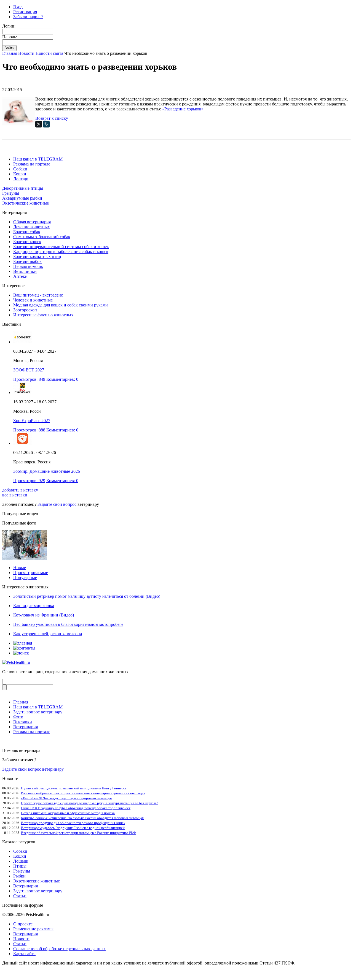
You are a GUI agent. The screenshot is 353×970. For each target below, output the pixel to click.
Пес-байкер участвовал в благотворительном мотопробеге (68, 624)
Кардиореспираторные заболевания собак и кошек (60, 251)
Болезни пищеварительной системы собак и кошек (61, 246)
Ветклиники (25, 271)
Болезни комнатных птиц (37, 256)
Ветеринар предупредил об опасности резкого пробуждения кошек (73, 823)
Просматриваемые (30, 572)
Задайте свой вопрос (57, 504)
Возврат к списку (51, 118)
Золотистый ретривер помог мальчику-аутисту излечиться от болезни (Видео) (86, 596)
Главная (9, 53)
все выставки (14, 495)
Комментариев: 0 (62, 379)
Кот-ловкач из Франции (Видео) (43, 615)
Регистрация (25, 11)
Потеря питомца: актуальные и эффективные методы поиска (68, 813)
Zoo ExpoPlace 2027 (31, 420)
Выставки (22, 721)
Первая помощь (28, 266)
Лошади (20, 178)
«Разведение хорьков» (183, 109)
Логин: (8, 26)
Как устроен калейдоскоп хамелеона (47, 633)
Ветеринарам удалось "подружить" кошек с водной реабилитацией (73, 828)
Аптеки (20, 276)
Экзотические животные (25, 203)
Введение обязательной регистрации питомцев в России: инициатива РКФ (78, 833)
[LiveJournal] (46, 124)
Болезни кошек (27, 241)
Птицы (19, 866)
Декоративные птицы (22, 188)
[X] (38, 124)
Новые (19, 567)
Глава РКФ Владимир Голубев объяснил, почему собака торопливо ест (75, 808)
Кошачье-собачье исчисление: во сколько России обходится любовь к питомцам (82, 818)
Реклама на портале (31, 164)
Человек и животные (33, 300)
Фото (18, 716)
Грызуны (10, 193)
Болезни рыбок (27, 261)
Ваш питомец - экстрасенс (38, 295)
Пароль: (9, 36)
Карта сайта (24, 953)
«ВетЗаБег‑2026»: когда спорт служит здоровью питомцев (66, 798)
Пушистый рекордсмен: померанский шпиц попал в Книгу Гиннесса (74, 788)
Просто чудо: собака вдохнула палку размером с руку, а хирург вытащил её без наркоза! (89, 803)
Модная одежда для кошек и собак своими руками (60, 305)
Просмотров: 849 (29, 379)
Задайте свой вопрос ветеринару (33, 769)
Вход (18, 6)
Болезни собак (26, 231)
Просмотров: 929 (29, 480)
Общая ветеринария (32, 221)
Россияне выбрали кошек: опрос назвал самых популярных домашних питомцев (83, 793)
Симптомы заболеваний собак (41, 236)
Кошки (19, 174)
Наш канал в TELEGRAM (38, 159)
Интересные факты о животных (43, 315)
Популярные (25, 577)
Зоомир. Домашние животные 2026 (46, 471)
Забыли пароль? (28, 16)
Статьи (19, 895)
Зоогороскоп (25, 310)
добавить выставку (20, 490)
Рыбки (19, 876)
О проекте (23, 924)
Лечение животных (31, 226)
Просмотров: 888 (29, 430)
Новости (26, 53)
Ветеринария (25, 726)
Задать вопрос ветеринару (37, 712)
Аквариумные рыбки (22, 198)
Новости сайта (49, 53)
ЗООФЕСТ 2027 (28, 370)
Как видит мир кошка (33, 605)
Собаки (20, 169)
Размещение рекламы (33, 928)
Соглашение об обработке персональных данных (59, 948)
